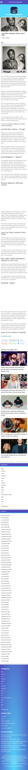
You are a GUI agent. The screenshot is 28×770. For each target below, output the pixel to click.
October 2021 (4, 649)
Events (2, 478)
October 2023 (4, 595)
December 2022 (5, 616)
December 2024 (5, 562)
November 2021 (5, 647)
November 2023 (5, 593)
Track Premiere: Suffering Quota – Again (10, 739)
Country (3, 471)
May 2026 (3, 522)
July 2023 (3, 602)
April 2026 (3, 524)
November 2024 (5, 564)
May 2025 (3, 550)
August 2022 (4, 625)
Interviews (3, 485)
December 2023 (5, 590)
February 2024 (4, 585)
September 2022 (5, 623)
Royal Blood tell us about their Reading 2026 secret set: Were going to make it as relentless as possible (13, 413)
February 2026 (4, 529)
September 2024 (5, 569)
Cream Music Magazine (15, 2)
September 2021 (5, 651)
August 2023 (4, 600)
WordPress (11, 766)
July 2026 (3, 517)
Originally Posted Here (6, 336)
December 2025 (5, 534)
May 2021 (3, 661)
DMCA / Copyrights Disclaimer (8, 723)
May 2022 (3, 632)
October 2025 (4, 538)
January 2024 (4, 588)
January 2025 (4, 560)
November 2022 (5, 618)
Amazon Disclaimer (5, 721)
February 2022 (4, 639)
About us (3, 718)
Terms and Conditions (6, 728)
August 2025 (4, 543)
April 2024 (3, 581)
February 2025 (4, 557)
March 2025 (4, 555)
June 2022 (3, 630)
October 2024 (4, 567)
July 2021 (3, 656)
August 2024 (4, 571)
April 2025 (3, 553)
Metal (2, 487)
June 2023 (3, 604)
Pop (2, 42)
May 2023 (3, 607)
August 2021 (4, 654)
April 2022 (3, 635)
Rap (2, 499)
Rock (2, 501)
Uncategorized (4, 506)
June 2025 (3, 548)
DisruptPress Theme (19, 766)
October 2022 (4, 621)
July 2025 (3, 546)
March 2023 (4, 611)
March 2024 (4, 583)
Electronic (3, 475)
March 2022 (4, 637)
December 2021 (5, 644)
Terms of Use (17, 763)
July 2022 (3, 628)
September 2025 (5, 541)
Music (2, 489)
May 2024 (3, 578)
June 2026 (3, 520)
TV (2, 504)
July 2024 (3, 574)
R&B (2, 496)
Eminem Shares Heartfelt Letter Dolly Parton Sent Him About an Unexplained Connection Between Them (13, 369)
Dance (2, 473)
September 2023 (5, 597)
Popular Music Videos (6, 494)
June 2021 (3, 658)
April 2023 (3, 609)
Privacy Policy (4, 725)
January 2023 (4, 614)
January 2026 (4, 531)
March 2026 (4, 527)
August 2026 (4, 515)
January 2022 (4, 642)
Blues (2, 468)
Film (2, 480)
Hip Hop (3, 482)
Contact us (3, 716)
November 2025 (5, 536)
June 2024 (3, 576)
